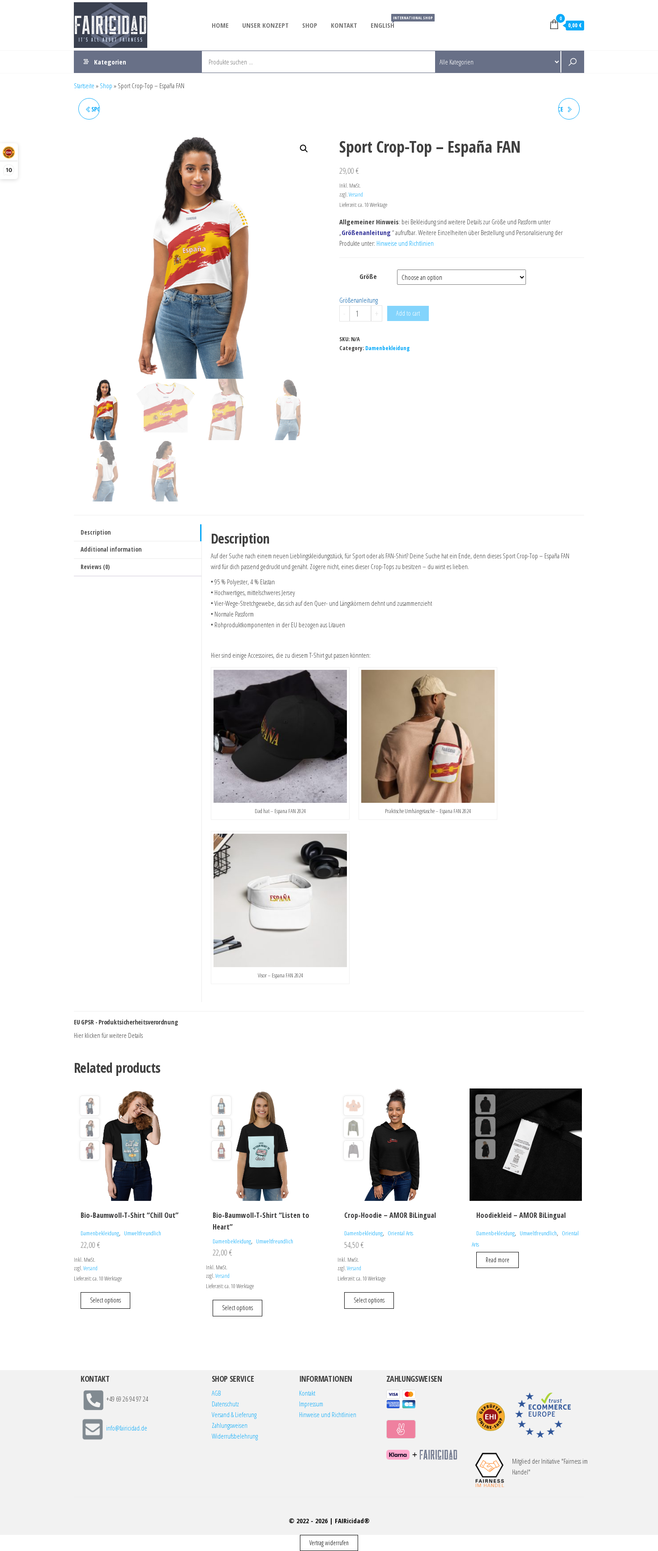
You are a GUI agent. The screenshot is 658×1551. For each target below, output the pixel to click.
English (386, 22)
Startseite (84, 85)
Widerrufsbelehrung (235, 1435)
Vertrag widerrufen (329, 1542)
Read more (497, 1259)
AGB (216, 1392)
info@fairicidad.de (126, 1428)
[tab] (137, 533)
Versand (356, 194)
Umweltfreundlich (142, 1233)
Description (96, 532)
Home (220, 25)
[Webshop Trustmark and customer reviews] (490, 1416)
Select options (105, 1300)
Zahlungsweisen (230, 1425)
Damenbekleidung (387, 348)
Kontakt (344, 25)
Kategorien (110, 61)
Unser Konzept (265, 25)
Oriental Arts (400, 1233)
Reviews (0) (95, 567)
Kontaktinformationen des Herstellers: (148, 1036)
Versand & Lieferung (234, 1414)
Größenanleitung (358, 300)
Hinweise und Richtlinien (405, 243)
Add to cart (408, 313)
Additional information (111, 549)
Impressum (311, 1403)
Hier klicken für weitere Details (108, 1035)
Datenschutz (225, 1403)
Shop (309, 25)
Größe (368, 276)
